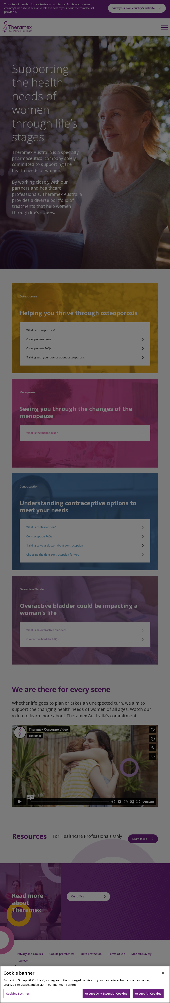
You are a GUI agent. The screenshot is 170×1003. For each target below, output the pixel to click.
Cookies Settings (18, 993)
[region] (85, 984)
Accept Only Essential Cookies (106, 993)
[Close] (163, 973)
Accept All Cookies (148, 993)
